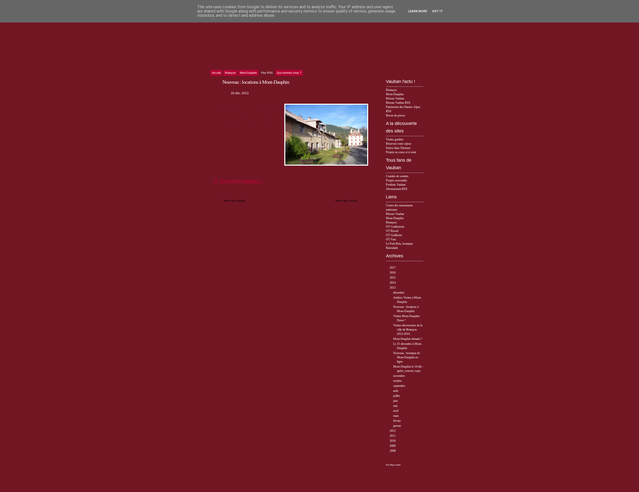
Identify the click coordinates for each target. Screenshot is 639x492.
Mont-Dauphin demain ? (407, 339)
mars (396, 416)
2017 (393, 267)
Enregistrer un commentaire (232, 193)
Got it (437, 11)
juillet (396, 396)
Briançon (391, 90)
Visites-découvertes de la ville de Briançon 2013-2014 (407, 330)
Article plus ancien (234, 200)
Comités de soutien (397, 176)
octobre (398, 381)
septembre (399, 386)
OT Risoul (392, 231)
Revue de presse (395, 115)
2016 (393, 272)
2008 (393, 451)
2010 (393, 441)
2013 (393, 287)
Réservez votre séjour (398, 143)
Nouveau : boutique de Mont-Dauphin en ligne (406, 357)
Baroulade (392, 248)
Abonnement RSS (396, 189)
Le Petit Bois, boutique (399, 243)
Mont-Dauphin (395, 94)
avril (396, 411)
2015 (393, 277)
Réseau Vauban (395, 98)
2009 (393, 446)
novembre (399, 376)
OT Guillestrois (395, 226)
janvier (397, 426)
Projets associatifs (396, 180)
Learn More (417, 11)
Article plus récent (346, 200)
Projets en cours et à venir (401, 152)
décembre (399, 292)
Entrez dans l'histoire (398, 148)
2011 (393, 436)
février (397, 421)
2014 (393, 282)
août (396, 391)
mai (395, 406)
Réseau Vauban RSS (398, 102)
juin (395, 401)
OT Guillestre (394, 235)
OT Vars (391, 239)
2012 (393, 431)
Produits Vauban (396, 184)
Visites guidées (395, 139)
